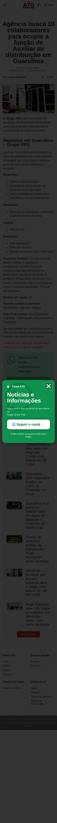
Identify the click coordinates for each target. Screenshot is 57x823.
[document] (28, 411)
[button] (49, 386)
